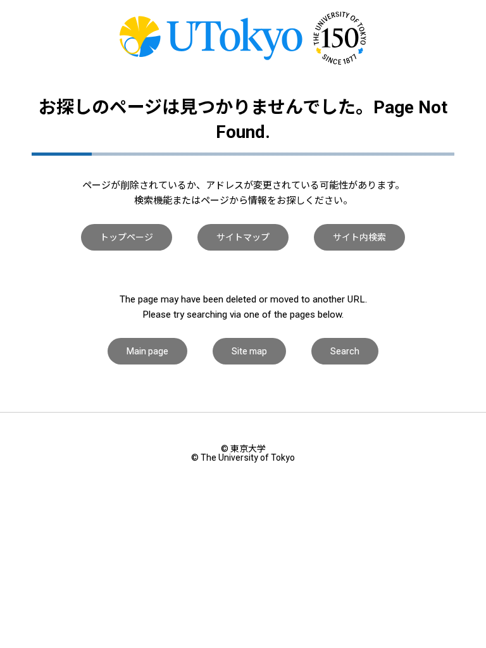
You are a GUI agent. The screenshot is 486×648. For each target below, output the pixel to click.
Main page (147, 351)
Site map (249, 351)
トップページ (126, 237)
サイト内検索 (359, 237)
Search (344, 351)
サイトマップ (243, 237)
